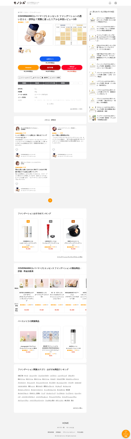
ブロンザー (71, 375)
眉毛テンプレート (49, 386)
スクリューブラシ (23, 400)
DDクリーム (37, 379)
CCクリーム (29, 379)
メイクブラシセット (42, 397)
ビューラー (78, 393)
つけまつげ (78, 382)
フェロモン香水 (50, 400)
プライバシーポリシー (69, 432)
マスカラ (53, 379)
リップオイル (61, 393)
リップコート (70, 393)
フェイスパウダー (43, 375)
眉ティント (31, 386)
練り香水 (67, 400)
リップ (43, 393)
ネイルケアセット (23, 393)
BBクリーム (21, 379)
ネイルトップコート (24, 390)
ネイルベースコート (37, 390)
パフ (19, 397)
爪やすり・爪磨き (35, 393)
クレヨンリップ (51, 393)
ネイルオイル (61, 390)
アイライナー (22, 382)
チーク (26, 375)
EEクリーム (45, 379)
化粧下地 (20, 375)
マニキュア (58, 386)
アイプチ (71, 382)
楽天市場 (50, 67)
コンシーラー (33, 375)
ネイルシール (67, 386)
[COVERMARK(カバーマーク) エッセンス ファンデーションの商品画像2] (71, 34)
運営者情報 (51, 432)
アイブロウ (52, 382)
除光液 (68, 390)
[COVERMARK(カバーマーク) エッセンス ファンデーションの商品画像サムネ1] (21, 51)
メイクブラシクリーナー (37, 400)
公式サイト (50, 59)
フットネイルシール (50, 390)
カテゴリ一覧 (60, 427)
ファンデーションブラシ (69, 397)
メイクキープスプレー (28, 397)
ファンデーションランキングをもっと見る (69, 257)
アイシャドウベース (42, 382)
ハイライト (53, 375)
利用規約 (58, 432)
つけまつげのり (22, 386)
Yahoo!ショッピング (72, 67)
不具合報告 (80, 432)
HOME (65, 423)
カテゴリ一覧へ (77, 408)
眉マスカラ (39, 386)
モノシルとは (70, 427)
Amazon (28, 67)
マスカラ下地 (61, 379)
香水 (72, 400)
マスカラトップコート (72, 379)
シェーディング (62, 375)
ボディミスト (60, 400)
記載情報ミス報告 (77, 109)
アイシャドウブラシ (55, 397)
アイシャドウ (31, 382)
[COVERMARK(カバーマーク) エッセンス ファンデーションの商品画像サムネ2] (28, 51)
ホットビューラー (62, 382)
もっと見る (50, 104)
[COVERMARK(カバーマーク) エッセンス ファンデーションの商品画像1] (35, 34)
